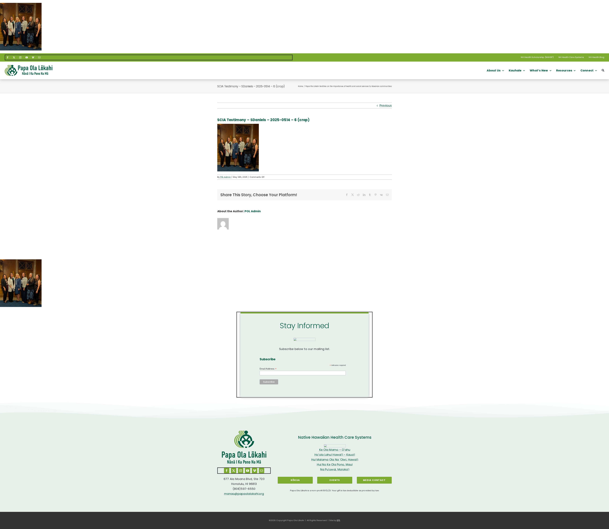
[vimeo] (33, 57)
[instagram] (20, 57)
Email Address (268, 368)
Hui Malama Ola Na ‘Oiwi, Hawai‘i (334, 460)
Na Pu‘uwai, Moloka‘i (334, 469)
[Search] (603, 70)
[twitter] (14, 57)
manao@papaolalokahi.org (244, 494)
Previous (386, 105)
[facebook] (7, 57)
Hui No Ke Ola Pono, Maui (334, 464)
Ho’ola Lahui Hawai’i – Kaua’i (334, 455)
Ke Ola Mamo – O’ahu (334, 450)
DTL (338, 520)
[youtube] (26, 57)
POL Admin (225, 177)
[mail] (39, 57)
